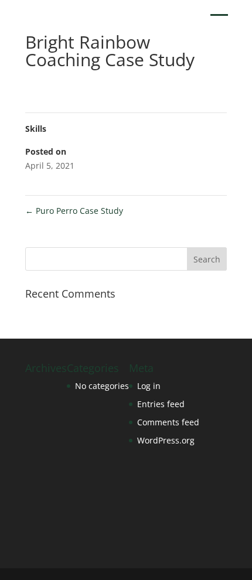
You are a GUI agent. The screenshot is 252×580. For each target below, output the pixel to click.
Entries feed (161, 404)
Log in (149, 385)
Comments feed (168, 422)
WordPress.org (166, 440)
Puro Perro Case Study (74, 210)
